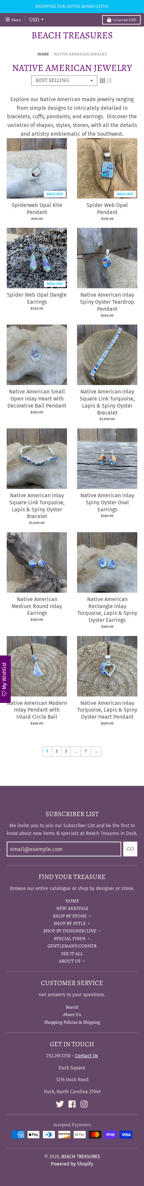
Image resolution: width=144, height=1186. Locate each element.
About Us (72, 1014)
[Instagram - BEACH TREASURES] (84, 1104)
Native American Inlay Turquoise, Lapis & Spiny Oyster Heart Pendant (107, 710)
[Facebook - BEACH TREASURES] (72, 1104)
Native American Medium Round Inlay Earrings (37, 606)
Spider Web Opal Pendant (107, 208)
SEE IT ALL (72, 953)
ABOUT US (69, 961)
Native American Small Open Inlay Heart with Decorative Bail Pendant (36, 398)
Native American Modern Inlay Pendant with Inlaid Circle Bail (37, 710)
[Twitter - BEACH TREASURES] (60, 1104)
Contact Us (86, 1056)
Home (43, 54)
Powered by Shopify (72, 1164)
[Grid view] (102, 80)
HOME (72, 901)
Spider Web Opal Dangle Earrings (37, 298)
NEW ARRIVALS (72, 908)
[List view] (109, 80)
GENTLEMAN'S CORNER (72, 946)
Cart (124, 20)
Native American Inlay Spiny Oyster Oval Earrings (107, 502)
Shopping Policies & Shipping (72, 1022)
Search (72, 1007)
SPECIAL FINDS (69, 938)
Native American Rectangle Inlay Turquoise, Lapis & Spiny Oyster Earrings (107, 609)
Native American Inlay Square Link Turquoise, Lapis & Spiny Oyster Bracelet (107, 402)
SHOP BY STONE (70, 916)
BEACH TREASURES (72, 35)
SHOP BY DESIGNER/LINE (69, 931)
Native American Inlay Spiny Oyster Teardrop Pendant (107, 302)
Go (130, 849)
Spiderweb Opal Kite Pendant (37, 208)
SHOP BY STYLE (70, 923)
